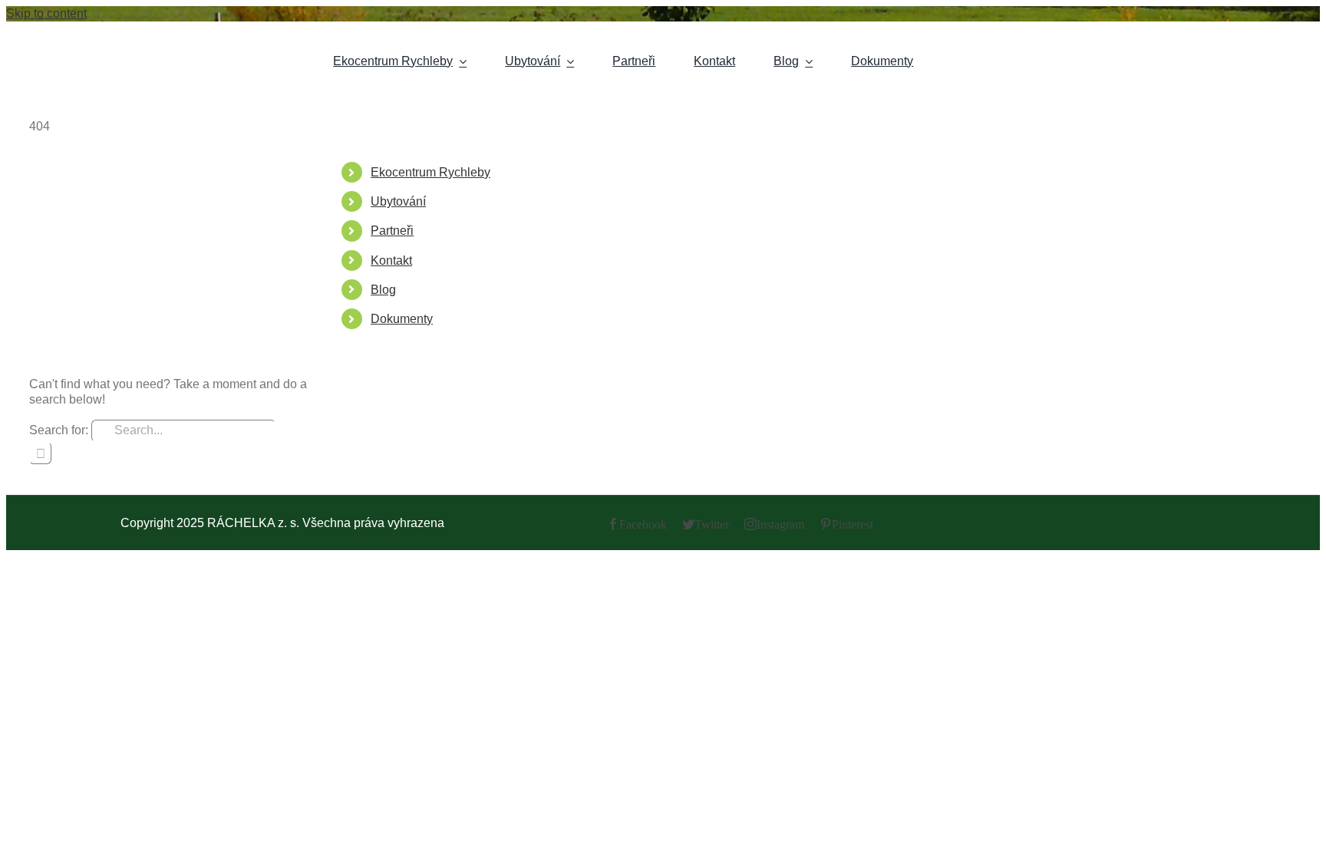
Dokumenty (402, 318)
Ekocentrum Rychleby (430, 172)
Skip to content (46, 13)
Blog (383, 289)
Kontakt (391, 260)
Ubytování (398, 201)
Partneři (392, 230)
